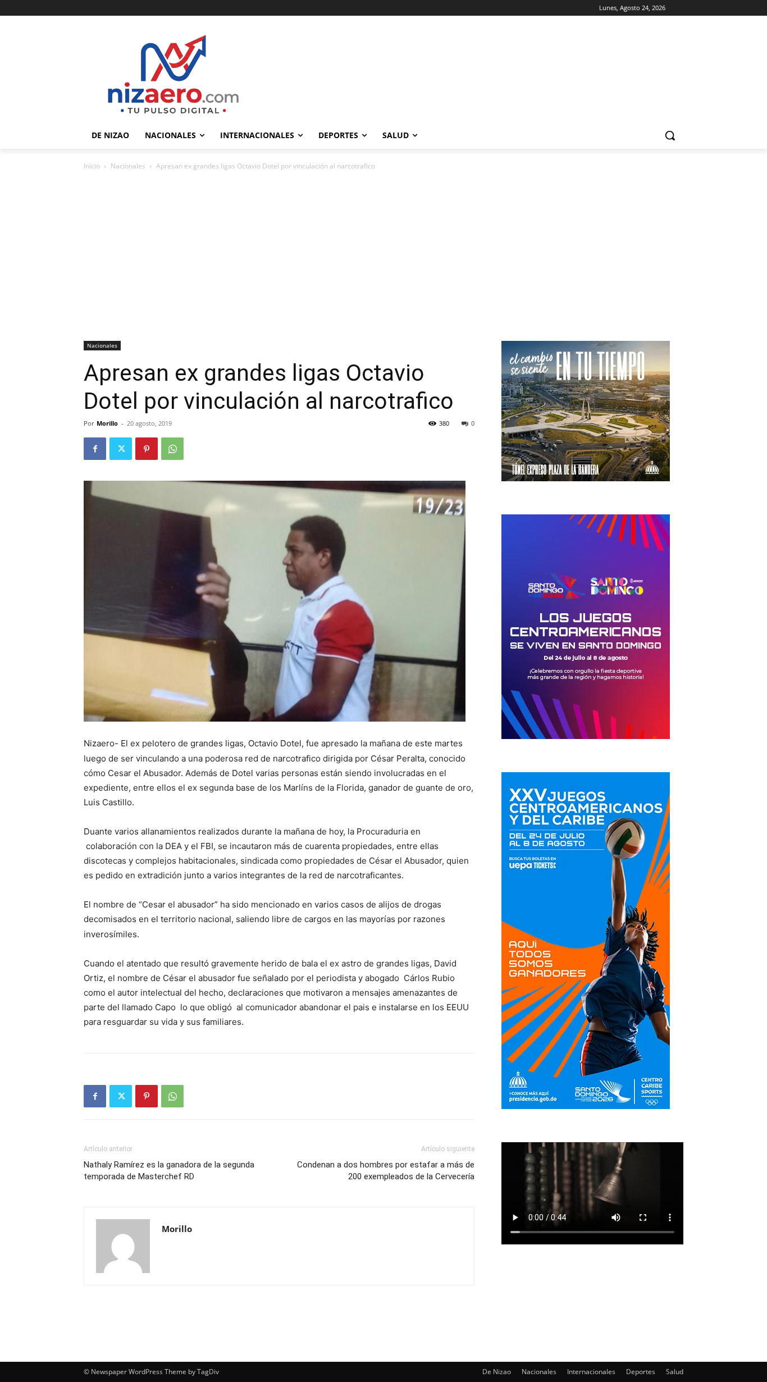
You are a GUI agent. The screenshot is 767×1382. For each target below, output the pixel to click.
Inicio (92, 166)
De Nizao (496, 1371)
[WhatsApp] (172, 448)
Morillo (107, 423)
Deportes (640, 1371)
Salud (674, 1371)
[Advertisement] (383, 256)
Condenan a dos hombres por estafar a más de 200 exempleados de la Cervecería (385, 1171)
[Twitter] (120, 448)
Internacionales (591, 1371)
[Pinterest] (146, 448)
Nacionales (128, 166)
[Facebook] (95, 448)
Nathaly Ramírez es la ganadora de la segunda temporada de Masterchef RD (169, 1171)
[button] (669, 135)
